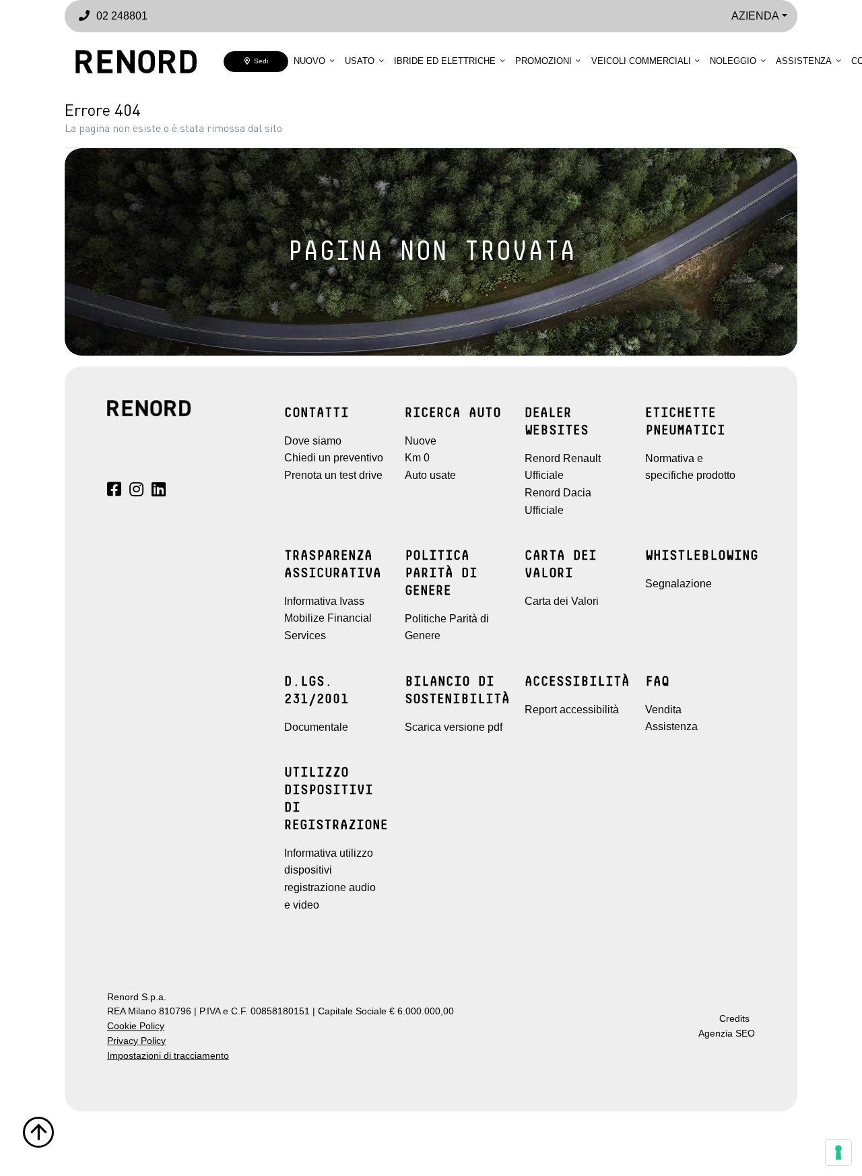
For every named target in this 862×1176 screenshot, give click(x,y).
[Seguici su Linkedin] (159, 491)
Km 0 (417, 457)
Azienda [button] (755, 16)
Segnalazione (678, 583)
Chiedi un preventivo (333, 457)
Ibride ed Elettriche (445, 61)
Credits (734, 1019)
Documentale (316, 727)
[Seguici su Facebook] (114, 491)
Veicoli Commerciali (641, 61)
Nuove (420, 441)
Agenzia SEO (726, 1033)
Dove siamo (312, 441)
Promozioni (543, 61)
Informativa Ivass (324, 601)
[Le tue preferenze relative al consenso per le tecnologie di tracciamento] (838, 1152)
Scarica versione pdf (453, 727)
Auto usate (430, 475)
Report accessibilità (572, 709)
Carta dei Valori (562, 601)
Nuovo (309, 61)
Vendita (663, 709)
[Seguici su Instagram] (136, 491)
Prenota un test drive (333, 475)
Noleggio (733, 61)
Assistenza (804, 61)
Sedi (259, 61)
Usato (359, 61)
